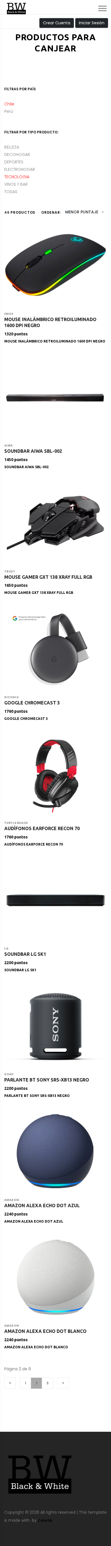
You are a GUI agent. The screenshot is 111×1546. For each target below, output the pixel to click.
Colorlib (45, 1520)
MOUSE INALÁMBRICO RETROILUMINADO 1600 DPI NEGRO (54, 341)
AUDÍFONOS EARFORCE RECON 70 (33, 844)
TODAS (10, 192)
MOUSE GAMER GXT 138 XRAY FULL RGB (38, 592)
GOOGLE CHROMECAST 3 (26, 718)
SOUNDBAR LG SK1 (20, 970)
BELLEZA (11, 147)
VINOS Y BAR (16, 184)
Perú (8, 111)
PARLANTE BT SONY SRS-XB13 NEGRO (37, 1096)
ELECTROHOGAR (19, 169)
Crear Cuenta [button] (56, 23)
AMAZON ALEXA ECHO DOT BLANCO (36, 1347)
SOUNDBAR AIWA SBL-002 (26, 467)
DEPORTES (13, 162)
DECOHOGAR (17, 154)
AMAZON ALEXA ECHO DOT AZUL (33, 1221)
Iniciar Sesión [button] (91, 23)
